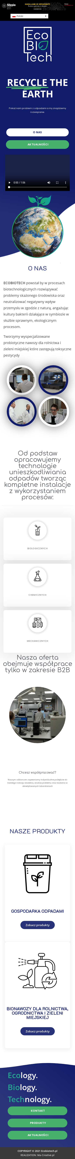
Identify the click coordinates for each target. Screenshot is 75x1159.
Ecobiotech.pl (49, 1151)
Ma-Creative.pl (45, 1155)
